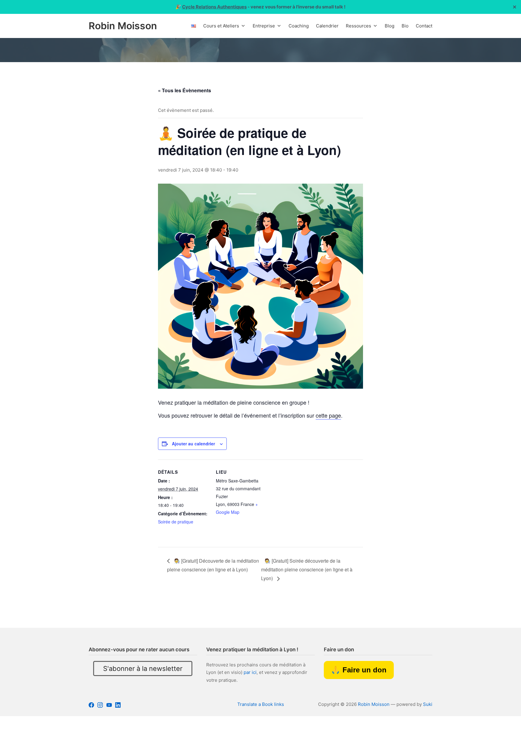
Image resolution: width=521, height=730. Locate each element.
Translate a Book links (260, 704)
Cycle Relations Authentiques (214, 7)
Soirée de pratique (175, 522)
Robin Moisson (374, 704)
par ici (250, 672)
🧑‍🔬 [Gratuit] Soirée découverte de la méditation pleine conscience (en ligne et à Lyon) (306, 569)
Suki (427, 704)
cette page (328, 415)
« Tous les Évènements (184, 90)
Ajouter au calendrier (193, 444)
